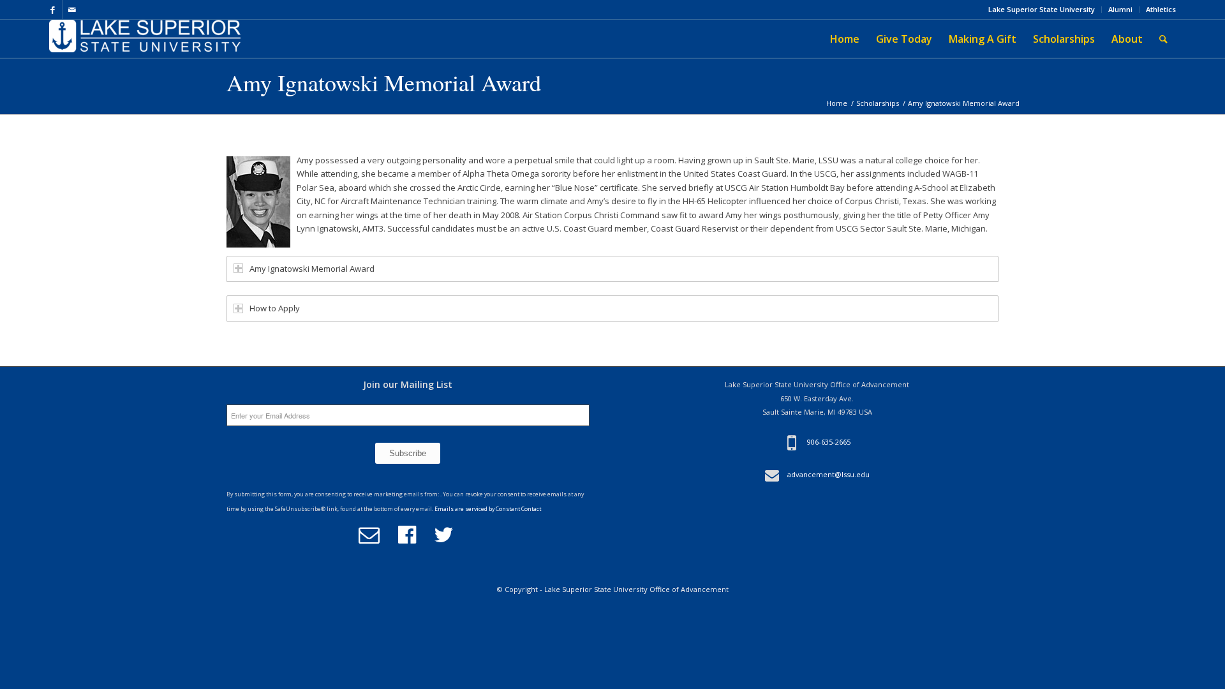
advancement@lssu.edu (828, 474)
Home (836, 103)
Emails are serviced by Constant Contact (487, 509)
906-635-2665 (828, 442)
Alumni (1120, 9)
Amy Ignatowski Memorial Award (383, 82)
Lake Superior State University (1041, 9)
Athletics (1161, 9)
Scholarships (877, 103)
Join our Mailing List (407, 384)
